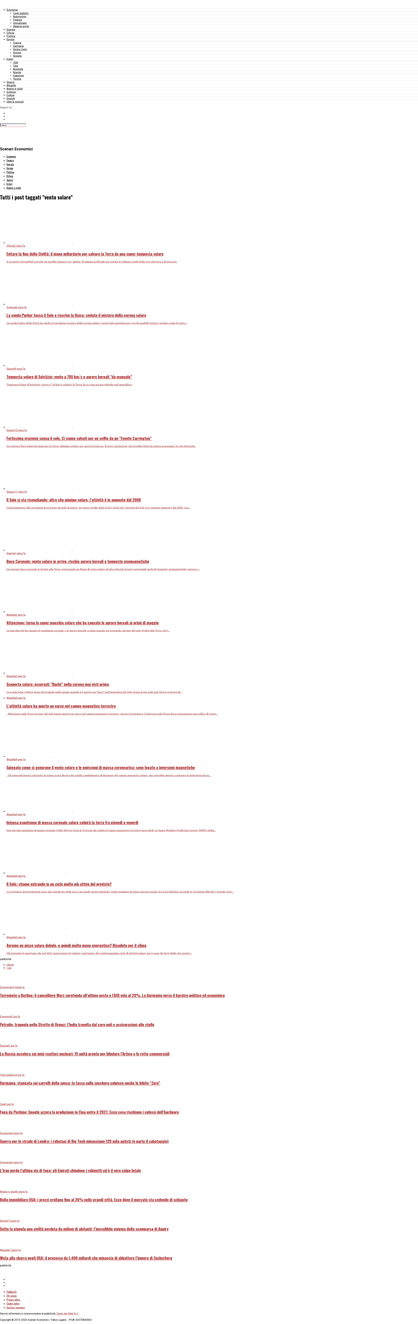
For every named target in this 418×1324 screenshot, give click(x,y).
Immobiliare (20, 23)
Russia (17, 52)
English (11, 98)
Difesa (10, 32)
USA (15, 62)
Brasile (17, 72)
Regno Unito (20, 49)
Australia (18, 69)
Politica (11, 36)
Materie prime (21, 26)
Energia (11, 29)
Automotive (19, 16)
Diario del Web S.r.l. (67, 1313)
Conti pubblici (21, 13)
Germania (18, 46)
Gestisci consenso (16, 1307)
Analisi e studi (15, 88)
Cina (15, 65)
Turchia (17, 78)
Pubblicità (11, 1292)
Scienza (11, 92)
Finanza (17, 19)
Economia (12, 9)
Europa (10, 39)
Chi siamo (11, 1296)
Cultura (10, 95)
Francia (17, 42)
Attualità (11, 85)
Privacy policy (13, 1300)
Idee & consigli (15, 101)
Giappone (18, 75)
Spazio (11, 82)
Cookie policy (13, 1304)
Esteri (10, 59)
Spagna (17, 55)
